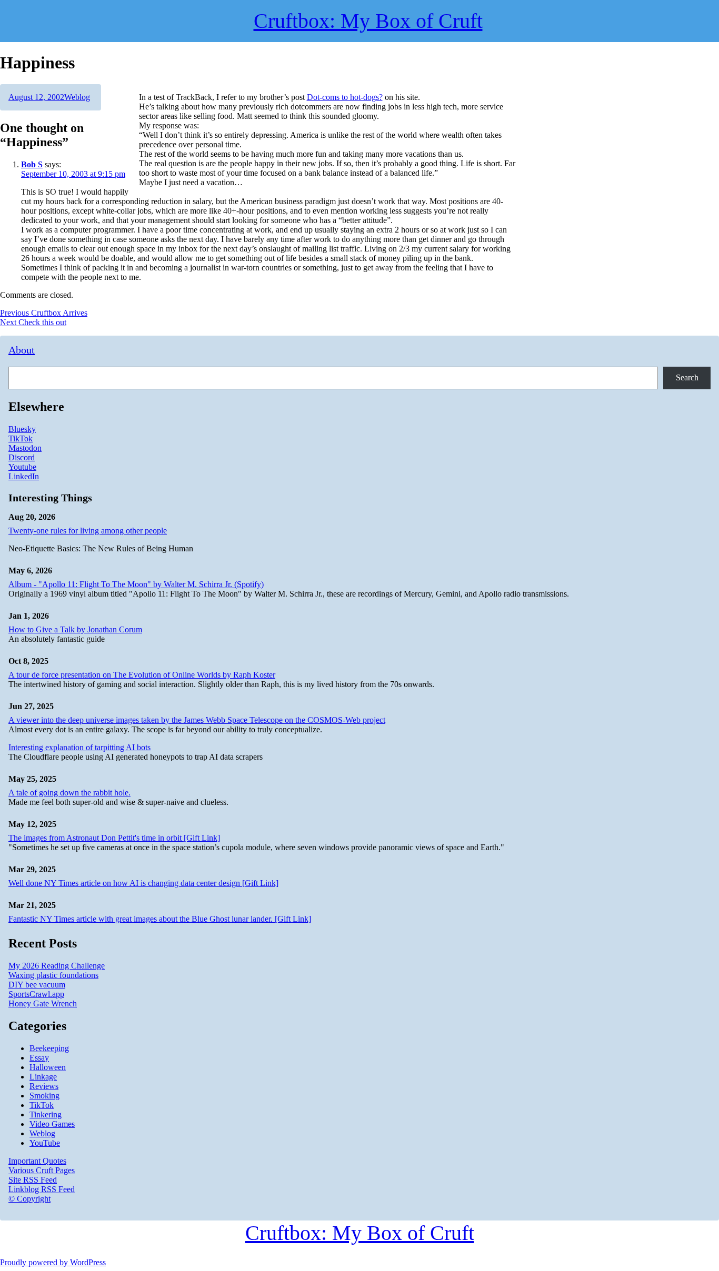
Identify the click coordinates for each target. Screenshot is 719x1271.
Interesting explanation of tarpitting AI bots (79, 747)
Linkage (43, 1076)
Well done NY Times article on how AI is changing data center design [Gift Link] (143, 883)
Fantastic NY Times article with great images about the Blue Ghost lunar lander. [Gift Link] (159, 918)
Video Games (52, 1123)
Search (687, 377)
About (21, 350)
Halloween (47, 1067)
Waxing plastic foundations (53, 975)
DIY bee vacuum (36, 984)
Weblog (77, 97)
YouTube (44, 1142)
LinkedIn (23, 476)
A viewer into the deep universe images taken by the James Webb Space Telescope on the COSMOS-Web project (196, 719)
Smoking (44, 1095)
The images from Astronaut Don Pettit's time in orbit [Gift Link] (114, 837)
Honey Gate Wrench (42, 1003)
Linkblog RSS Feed (41, 1189)
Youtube (22, 466)
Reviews (43, 1086)
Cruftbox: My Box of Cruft (359, 1233)
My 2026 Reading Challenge (56, 965)
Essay (39, 1057)
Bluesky (22, 429)
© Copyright (29, 1198)
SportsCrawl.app (36, 994)
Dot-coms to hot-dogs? (345, 97)
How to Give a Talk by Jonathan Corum (75, 629)
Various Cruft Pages (41, 1170)
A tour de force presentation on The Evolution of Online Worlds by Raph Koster (141, 674)
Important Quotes (37, 1160)
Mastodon (25, 447)
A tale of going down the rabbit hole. (69, 792)
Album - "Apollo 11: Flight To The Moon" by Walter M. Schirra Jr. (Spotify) (136, 584)
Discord (21, 457)
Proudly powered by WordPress (53, 1262)
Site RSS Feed (32, 1179)
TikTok (20, 438)
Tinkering (45, 1114)
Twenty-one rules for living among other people (87, 530)
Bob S (32, 164)
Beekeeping (49, 1048)
